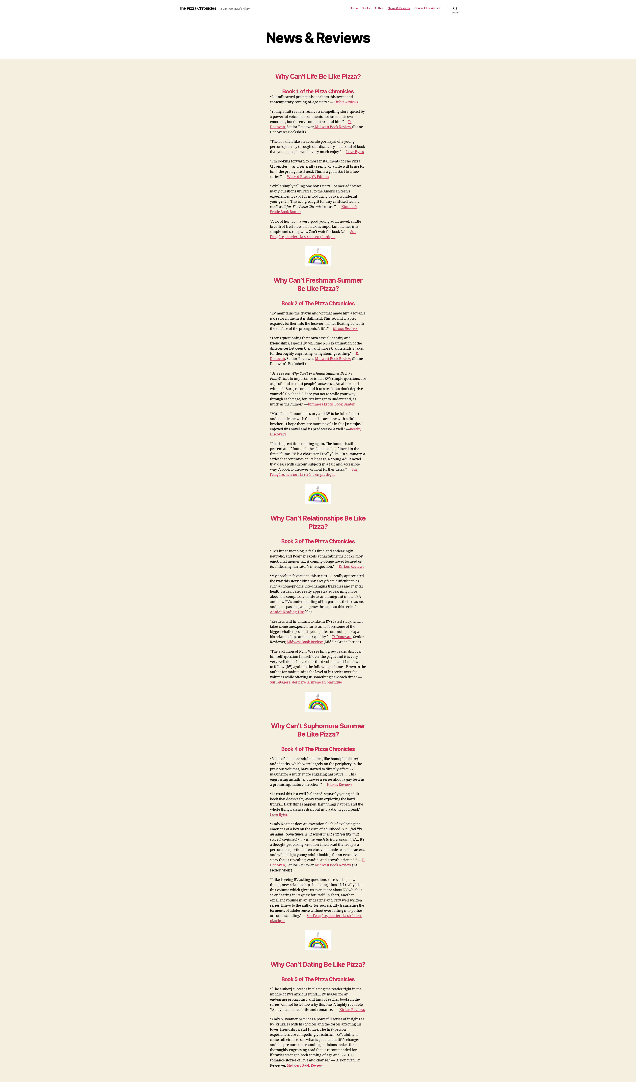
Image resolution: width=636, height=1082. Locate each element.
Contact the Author (427, 8)
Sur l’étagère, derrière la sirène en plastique (306, 682)
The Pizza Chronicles (197, 8)
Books (366, 8)
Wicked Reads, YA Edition (308, 177)
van (282, 127)
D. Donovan (341, 637)
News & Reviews (399, 8)
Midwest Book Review (333, 359)
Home (354, 8)
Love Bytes (355, 152)
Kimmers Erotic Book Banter (331, 404)
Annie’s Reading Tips (287, 612)
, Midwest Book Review (332, 127)
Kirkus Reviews (345, 102)
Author (379, 8)
